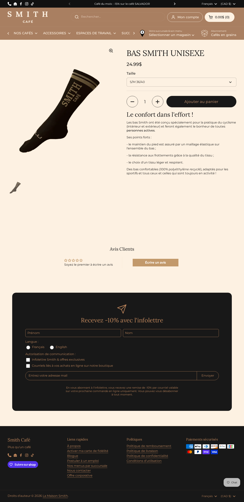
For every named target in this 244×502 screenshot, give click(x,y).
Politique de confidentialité (147, 456)
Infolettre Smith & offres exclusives (58, 359)
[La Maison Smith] (28, 17)
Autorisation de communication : (50, 354)
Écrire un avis (155, 262)
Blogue (72, 456)
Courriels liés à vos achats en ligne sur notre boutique (72, 365)
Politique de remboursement (149, 446)
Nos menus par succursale (87, 466)
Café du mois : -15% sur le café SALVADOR (122, 3)
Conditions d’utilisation (144, 461)
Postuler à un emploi (83, 461)
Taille (131, 73)
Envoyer (207, 375)
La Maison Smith (55, 496)
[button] (219, 17)
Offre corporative (79, 475)
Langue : (31, 341)
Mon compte (188, 17)
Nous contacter (79, 470)
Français (38, 347)
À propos (74, 446)
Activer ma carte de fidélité (87, 451)
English (61, 347)
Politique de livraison (142, 451)
